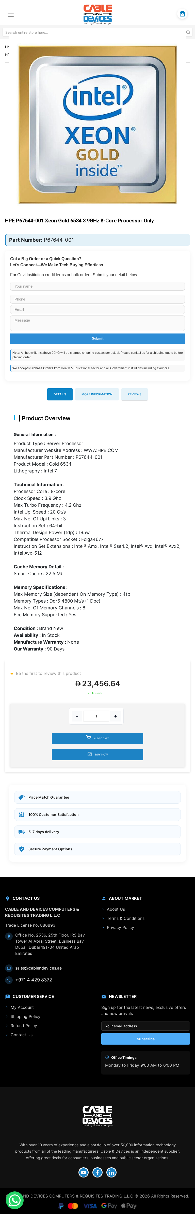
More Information (97, 394)
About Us (116, 909)
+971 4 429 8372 (33, 979)
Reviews (134, 394)
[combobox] (97, 32)
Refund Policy (24, 1025)
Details (60, 394)
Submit (97, 338)
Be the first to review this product (48, 673)
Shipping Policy (25, 1016)
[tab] (60, 394)
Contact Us (21, 1034)
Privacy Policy (120, 927)
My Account (22, 1007)
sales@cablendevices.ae (38, 968)
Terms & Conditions (125, 918)
